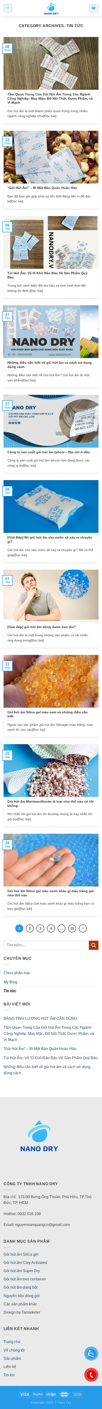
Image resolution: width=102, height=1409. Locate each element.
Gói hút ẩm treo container (25, 1279)
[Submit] (93, 945)
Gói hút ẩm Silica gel (21, 1254)
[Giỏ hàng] (94, 8)
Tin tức (10, 991)
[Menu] (8, 8)
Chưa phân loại (17, 973)
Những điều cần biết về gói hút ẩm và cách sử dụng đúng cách (47, 1070)
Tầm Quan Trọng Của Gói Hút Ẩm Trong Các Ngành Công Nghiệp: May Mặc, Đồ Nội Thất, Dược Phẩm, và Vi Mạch (49, 1033)
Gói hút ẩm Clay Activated (25, 1263)
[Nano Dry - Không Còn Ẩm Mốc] (51, 8)
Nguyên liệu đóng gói (22, 1296)
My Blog (10, 982)
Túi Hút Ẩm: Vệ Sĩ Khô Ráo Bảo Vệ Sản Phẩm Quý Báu (50, 1058)
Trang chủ (12, 1342)
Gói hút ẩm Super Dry (22, 1271)
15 (72, 928)
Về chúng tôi (14, 1350)
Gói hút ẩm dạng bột (20, 1287)
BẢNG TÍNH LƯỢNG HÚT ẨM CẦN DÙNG (40, 1019)
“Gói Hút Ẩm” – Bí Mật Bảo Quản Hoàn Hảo (40, 1049)
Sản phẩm (12, 1358)
